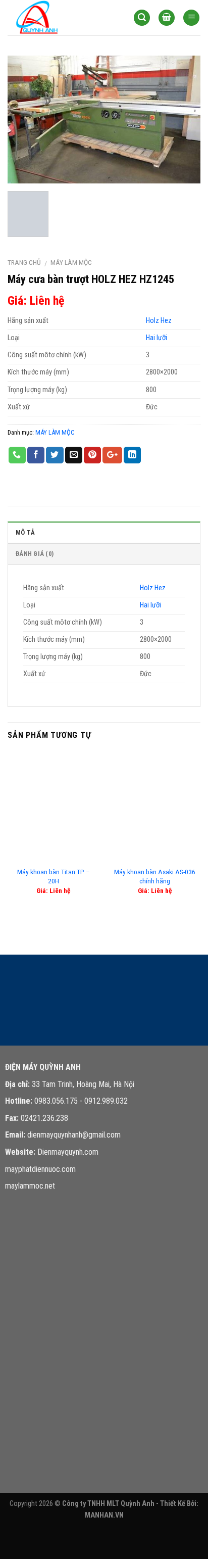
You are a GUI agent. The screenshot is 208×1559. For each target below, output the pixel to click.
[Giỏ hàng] (167, 18)
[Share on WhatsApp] (17, 455)
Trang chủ (24, 262)
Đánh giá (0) (35, 553)
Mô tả (25, 532)
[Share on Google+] (112, 455)
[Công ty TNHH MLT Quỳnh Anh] (58, 17)
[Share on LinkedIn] (132, 455)
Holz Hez (159, 320)
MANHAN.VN (104, 1515)
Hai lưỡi (156, 338)
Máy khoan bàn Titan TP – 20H (53, 876)
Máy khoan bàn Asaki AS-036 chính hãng (154, 876)
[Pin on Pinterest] (92, 455)
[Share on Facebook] (35, 455)
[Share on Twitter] (54, 455)
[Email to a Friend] (73, 455)
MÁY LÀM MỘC (71, 262)
